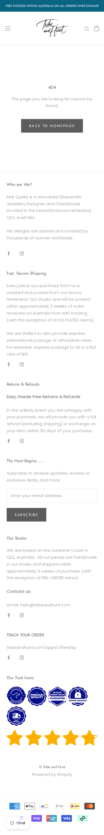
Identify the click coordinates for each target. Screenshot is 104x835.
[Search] (86, 28)
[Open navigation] (8, 28)
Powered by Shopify (52, 774)
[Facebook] (9, 253)
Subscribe (26, 514)
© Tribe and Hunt (52, 767)
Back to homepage (52, 125)
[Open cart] (96, 28)
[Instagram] (22, 253)
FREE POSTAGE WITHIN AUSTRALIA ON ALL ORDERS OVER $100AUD (52, 6)
